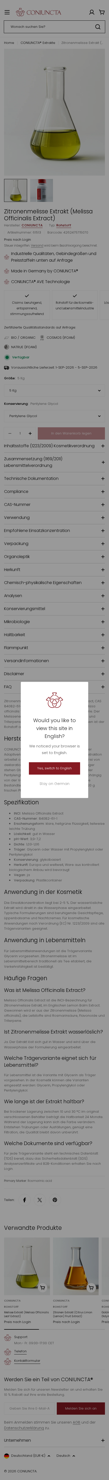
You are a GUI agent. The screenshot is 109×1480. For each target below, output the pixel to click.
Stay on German (54, 783)
